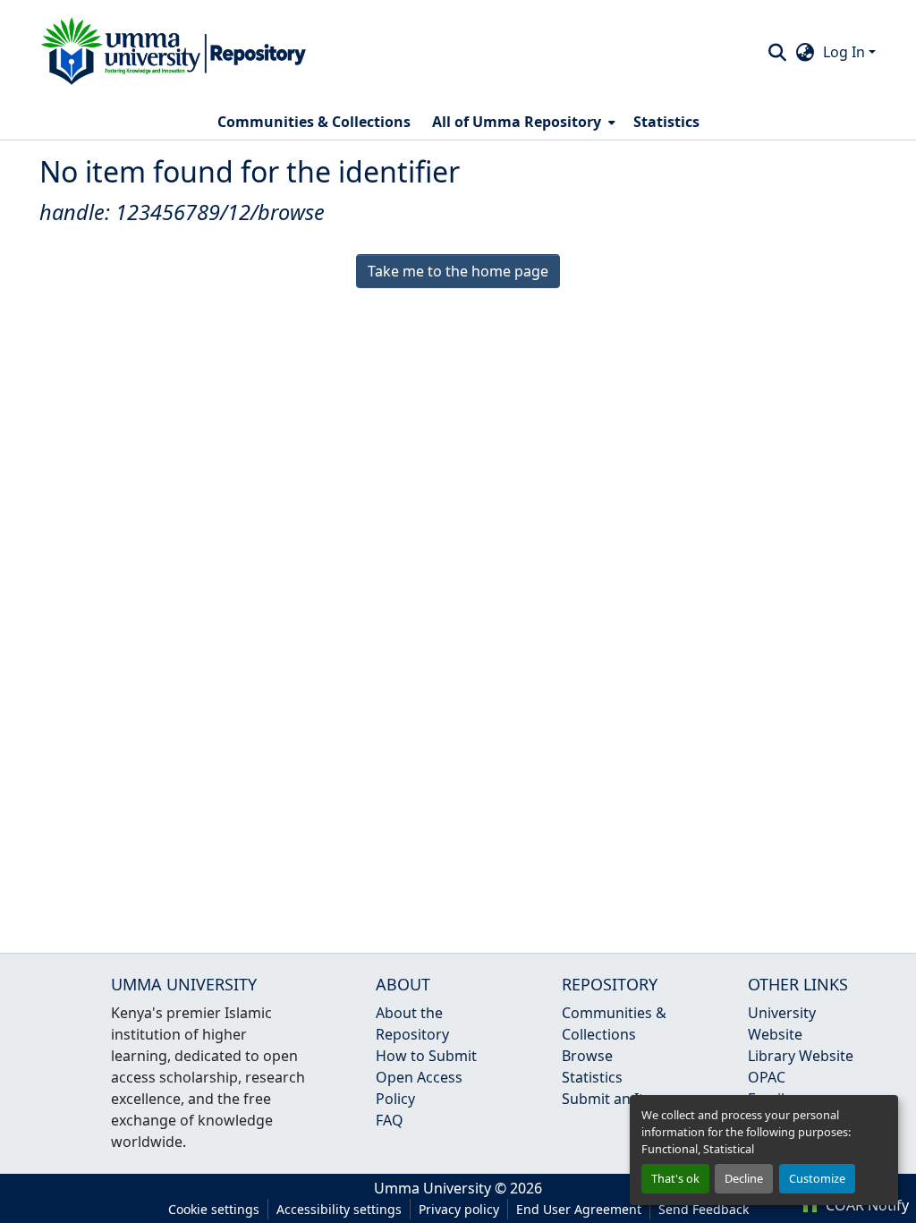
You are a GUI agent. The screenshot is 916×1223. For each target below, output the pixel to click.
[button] (173, 52)
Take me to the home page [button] (458, 271)
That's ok (675, 1178)
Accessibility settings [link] (339, 1209)
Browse (587, 1056)
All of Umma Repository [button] (516, 122)
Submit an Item (614, 1098)
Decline (744, 1178)
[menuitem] (521, 122)
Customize (817, 1178)
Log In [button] (846, 52)
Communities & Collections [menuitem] (314, 122)
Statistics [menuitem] (666, 122)
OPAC (766, 1077)
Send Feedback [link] (703, 1209)
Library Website (800, 1056)
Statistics (592, 1077)
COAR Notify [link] (865, 1205)
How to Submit (426, 1056)
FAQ (389, 1120)
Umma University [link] (432, 1188)
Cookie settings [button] (213, 1209)
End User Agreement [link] (578, 1209)
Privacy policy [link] (459, 1209)
